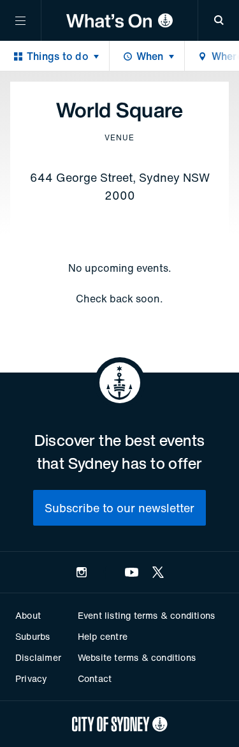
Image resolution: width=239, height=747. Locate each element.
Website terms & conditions (137, 657)
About (28, 615)
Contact (95, 678)
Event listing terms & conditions (146, 615)
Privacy (31, 678)
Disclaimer (38, 657)
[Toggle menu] (20, 20)
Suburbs (32, 636)
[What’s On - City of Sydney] (119, 20)
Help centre (102, 636)
